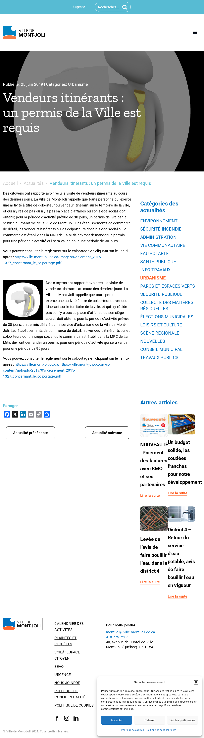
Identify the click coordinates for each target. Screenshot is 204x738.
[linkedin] (76, 718)
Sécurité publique (161, 294)
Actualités (34, 183)
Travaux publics (159, 357)
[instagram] (66, 718)
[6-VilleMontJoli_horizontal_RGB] (25, 27)
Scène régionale (159, 333)
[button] (196, 682)
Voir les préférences (182, 720)
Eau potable (154, 253)
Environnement (159, 220)
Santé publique (158, 261)
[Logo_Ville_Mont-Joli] (23, 619)
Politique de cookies (132, 730)
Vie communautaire (162, 245)
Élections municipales (166, 316)
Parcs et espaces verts (167, 286)
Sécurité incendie (161, 229)
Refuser (149, 720)
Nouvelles (152, 341)
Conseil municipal (161, 349)
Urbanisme (78, 84)
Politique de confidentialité (161, 730)
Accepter (117, 720)
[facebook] (57, 718)
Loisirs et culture (161, 324)
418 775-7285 (117, 637)
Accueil (10, 183)
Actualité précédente (30, 433)
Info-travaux (155, 269)
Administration (158, 237)
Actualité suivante (107, 433)
